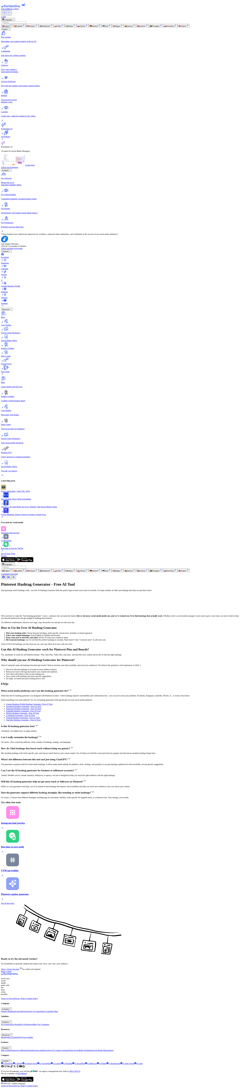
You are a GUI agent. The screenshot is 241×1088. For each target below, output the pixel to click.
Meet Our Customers (41, 1024)
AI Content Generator (60, 1050)
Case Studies (28, 1037)
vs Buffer (18, 1063)
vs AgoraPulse (45, 1063)
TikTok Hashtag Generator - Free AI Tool (22, 713)
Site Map (54, 1011)
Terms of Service (7, 998)
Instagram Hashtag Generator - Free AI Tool (23, 709)
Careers (18, 1011)
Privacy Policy (20, 998)
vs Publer (102, 1063)
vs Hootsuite (8, 1063)
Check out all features (9, 167)
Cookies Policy (32, 998)
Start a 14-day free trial (10, 969)
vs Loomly (57, 1063)
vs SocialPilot (79, 1063)
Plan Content (6, 1050)
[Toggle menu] (6, 13)
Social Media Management (102, 1050)
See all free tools (7, 903)
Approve (14, 1050)
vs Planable (67, 1063)
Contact (38, 1011)
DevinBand (22, 1073)
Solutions (5, 170)
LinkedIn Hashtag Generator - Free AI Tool (23, 711)
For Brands (16, 1024)
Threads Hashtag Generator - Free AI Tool (23, 718)
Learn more (30, 165)
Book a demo (13, 9)
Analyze (48, 1050)
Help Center (46, 1011)
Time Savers (74, 1050)
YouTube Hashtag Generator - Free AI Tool (23, 720)
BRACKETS (74, 1071)
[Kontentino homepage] (14, 7)
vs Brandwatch (114, 1063)
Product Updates (11, 1037)
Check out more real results (12, 248)
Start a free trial (12, 574)
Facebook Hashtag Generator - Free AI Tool (23, 706)
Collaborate (22, 1050)
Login (3, 17)
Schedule (31, 1050)
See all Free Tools (8, 554)
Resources (6, 309)
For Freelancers (26, 1024)
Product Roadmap (8, 1011)
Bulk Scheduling (85, 1050)
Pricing (4, 556)
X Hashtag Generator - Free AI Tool (20, 715)
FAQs (20, 1037)
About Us (31, 1011)
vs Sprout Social (30, 1063)
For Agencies (6, 1024)
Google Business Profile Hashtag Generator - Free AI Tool (29, 704)
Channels (5, 251)
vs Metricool (92, 1063)
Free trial (4, 9)
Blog (3, 1037)
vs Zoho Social (128, 1063)
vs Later (139, 1063)
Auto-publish (40, 1050)
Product (5, 29)
